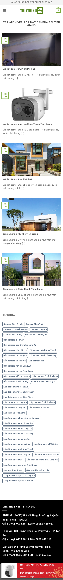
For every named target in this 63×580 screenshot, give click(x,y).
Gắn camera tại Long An (15, 355)
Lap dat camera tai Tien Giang (18, 397)
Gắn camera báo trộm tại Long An (19, 345)
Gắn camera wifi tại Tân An (16, 376)
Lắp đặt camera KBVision (45, 444)
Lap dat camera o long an (43, 381)
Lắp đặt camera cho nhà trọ (16, 444)
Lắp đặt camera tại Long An (16, 454)
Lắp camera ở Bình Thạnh (42, 402)
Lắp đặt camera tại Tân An (46, 454)
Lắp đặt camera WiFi (13, 460)
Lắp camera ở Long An (14, 407)
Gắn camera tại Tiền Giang (43, 355)
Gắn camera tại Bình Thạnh (43, 350)
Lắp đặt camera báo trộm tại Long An (21, 418)
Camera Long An (39, 329)
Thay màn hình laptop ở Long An (19, 475)
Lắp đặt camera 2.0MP (14, 413)
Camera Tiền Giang (12, 334)
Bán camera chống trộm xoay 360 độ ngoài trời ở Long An (38, 572)
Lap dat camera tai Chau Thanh (18, 392)
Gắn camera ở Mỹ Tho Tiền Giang (20, 234)
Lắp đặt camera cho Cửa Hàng (18, 433)
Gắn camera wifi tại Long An (17, 366)
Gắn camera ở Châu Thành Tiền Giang (22, 289)
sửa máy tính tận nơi (13, 470)
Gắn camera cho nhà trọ (15, 350)
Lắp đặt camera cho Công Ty (17, 428)
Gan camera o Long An (36, 334)
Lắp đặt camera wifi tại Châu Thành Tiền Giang (27, 124)
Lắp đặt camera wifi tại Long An (42, 460)
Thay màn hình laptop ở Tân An (18, 480)
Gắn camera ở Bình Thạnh (45, 376)
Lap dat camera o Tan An (15, 387)
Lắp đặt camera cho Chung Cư (18, 423)
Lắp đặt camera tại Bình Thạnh (18, 449)
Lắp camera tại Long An (15, 402)
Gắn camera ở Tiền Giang (15, 381)
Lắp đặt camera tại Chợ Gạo (17, 179)
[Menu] (4, 10)
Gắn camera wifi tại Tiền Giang (18, 371)
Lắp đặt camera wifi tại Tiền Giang (20, 465)
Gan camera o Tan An (13, 340)
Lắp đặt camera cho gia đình (17, 439)
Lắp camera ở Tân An (38, 407)
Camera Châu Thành (35, 324)
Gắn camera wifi (36, 361)
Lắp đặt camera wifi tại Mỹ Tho (18, 68)
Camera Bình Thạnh (12, 324)
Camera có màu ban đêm (15, 329)
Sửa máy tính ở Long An (37, 470)
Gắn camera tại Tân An (14, 361)
